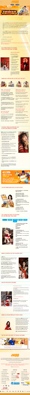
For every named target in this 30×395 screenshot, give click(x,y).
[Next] (28, 11)
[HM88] (15, 2)
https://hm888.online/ (10, 39)
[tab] (4, 220)
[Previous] (1, 11)
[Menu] (1, 2)
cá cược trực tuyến (12, 22)
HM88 (3, 22)
